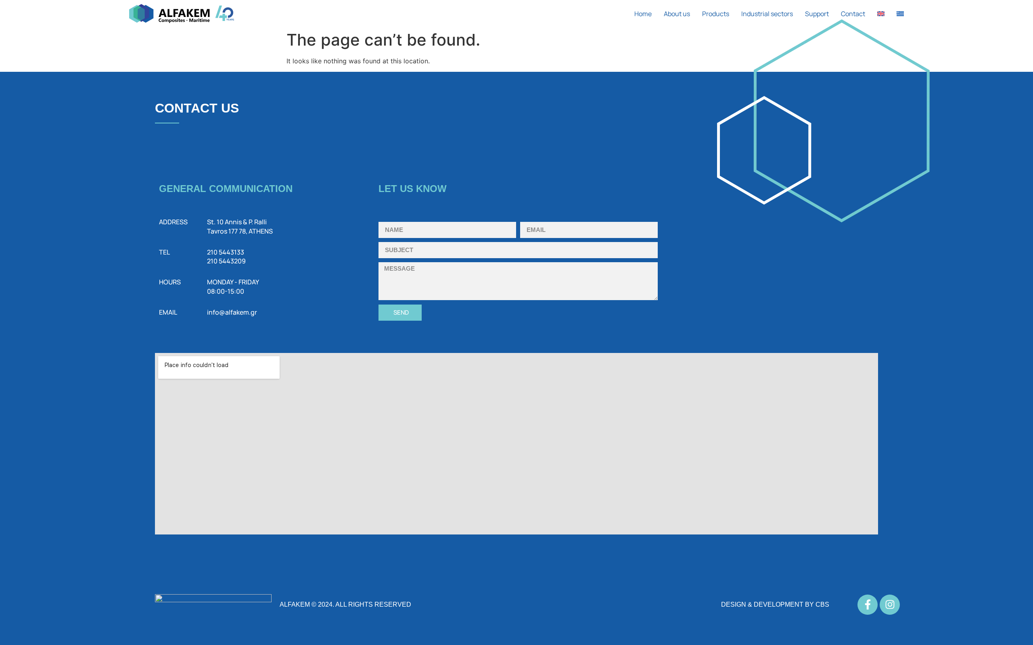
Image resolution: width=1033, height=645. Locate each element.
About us (677, 14)
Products (715, 14)
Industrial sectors (767, 14)
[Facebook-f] (867, 605)
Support (817, 14)
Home (643, 14)
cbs (822, 604)
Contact (853, 14)
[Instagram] (890, 605)
